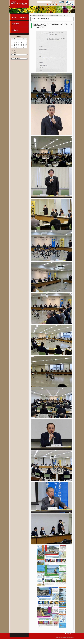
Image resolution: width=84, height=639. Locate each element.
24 (14, 47)
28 (23, 47)
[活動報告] (19, 30)
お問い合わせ (70, 633)
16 (11, 45)
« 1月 (12, 50)
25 (16, 47)
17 (14, 45)
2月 (64, 15)
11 (16, 44)
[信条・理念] (19, 24)
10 (14, 44)
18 (16, 45)
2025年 (61, 15)
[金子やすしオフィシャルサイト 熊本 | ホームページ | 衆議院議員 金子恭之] (19, 3)
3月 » (15, 50)
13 (21, 44)
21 (23, 45)
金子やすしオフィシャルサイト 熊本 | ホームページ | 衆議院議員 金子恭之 (44, 15)
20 (21, 45)
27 (21, 47)
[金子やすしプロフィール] (19, 17)
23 (11, 47)
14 (23, 44)
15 (26, 44)
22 (26, 45)
